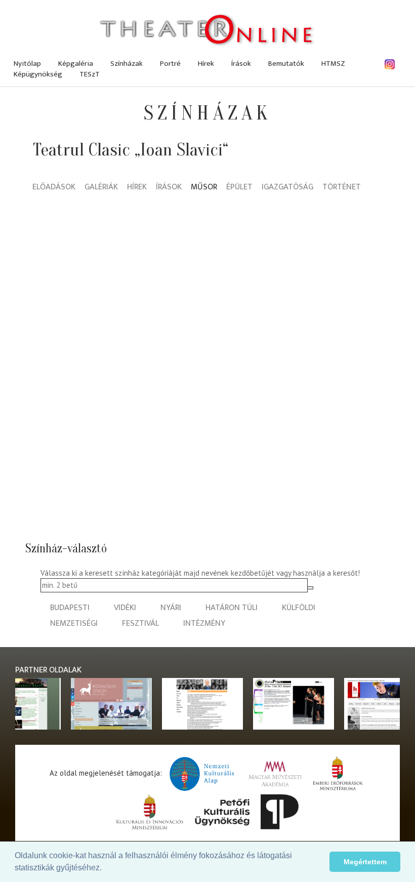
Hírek (206, 63)
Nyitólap (27, 63)
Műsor (204, 187)
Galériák (101, 187)
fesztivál (140, 623)
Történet (341, 187)
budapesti (70, 608)
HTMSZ (333, 63)
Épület (239, 187)
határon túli (231, 608)
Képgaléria (75, 63)
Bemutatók (286, 63)
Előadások (53, 187)
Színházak (126, 63)
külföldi (298, 608)
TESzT (89, 74)
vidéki (125, 608)
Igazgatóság (287, 187)
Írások (241, 63)
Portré (170, 63)
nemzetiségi (74, 623)
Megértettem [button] (365, 862)
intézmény (204, 623)
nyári (170, 608)
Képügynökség (38, 74)
